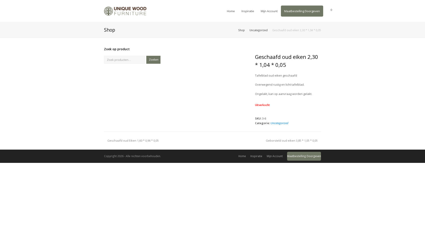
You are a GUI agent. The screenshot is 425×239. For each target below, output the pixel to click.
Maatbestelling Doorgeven (304, 156)
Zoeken (153, 60)
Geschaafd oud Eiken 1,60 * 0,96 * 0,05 (133, 141)
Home (242, 156)
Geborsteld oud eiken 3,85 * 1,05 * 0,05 (292, 141)
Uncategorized (279, 123)
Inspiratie (256, 156)
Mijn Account (275, 156)
